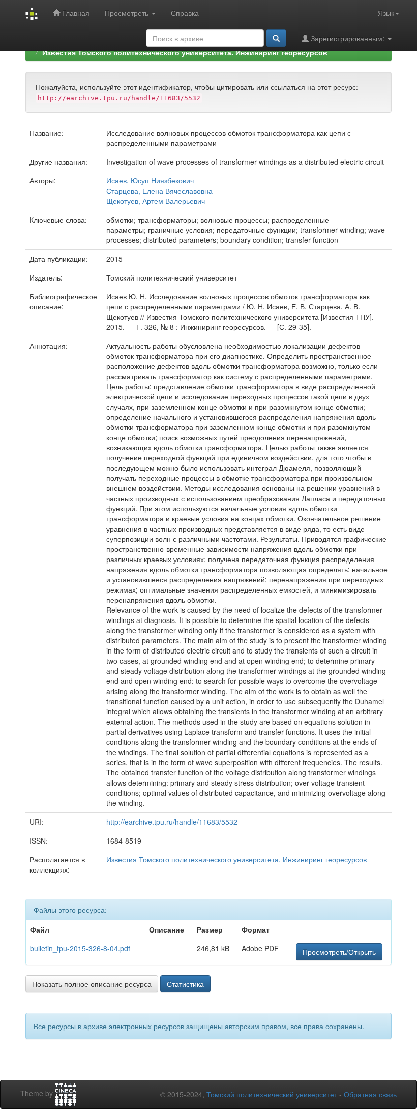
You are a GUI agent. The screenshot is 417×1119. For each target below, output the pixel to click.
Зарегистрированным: (347, 38)
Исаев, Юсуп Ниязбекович (150, 180)
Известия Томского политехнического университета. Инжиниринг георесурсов (184, 52)
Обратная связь (370, 1094)
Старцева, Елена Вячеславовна (159, 190)
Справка (185, 13)
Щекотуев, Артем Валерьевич (155, 201)
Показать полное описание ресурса (92, 984)
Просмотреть (128, 13)
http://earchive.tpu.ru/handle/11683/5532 (171, 822)
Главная (75, 13)
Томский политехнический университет (271, 1094)
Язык (386, 13)
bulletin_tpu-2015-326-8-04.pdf (80, 948)
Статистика (185, 984)
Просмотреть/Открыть (339, 952)
